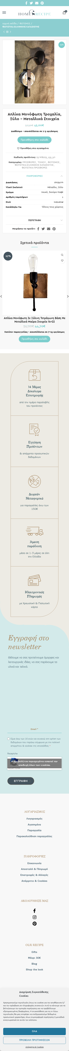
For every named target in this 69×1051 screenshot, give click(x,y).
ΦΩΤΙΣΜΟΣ (25, 24)
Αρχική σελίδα (9, 24)
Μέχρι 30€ (34, 957)
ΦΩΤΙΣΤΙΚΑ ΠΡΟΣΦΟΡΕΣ (34, 168)
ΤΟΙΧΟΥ (42, 162)
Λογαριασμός (34, 818)
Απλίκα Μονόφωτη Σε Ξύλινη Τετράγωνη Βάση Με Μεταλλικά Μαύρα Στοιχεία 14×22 (34, 320)
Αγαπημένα (34, 824)
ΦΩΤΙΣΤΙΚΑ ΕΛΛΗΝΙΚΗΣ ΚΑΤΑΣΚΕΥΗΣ (20, 27)
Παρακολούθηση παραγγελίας (34, 836)
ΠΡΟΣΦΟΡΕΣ (29, 162)
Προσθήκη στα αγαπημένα (34, 148)
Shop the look (34, 969)
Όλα (34, 1031)
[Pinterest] (42, 3)
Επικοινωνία (34, 863)
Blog (34, 963)
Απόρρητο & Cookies (35, 1047)
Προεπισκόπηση (62, 255)
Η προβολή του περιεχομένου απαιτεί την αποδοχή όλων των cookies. (34, 763)
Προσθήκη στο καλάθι (34, 140)
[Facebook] (26, 3)
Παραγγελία (34, 830)
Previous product (4, 31)
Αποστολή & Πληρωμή (34, 869)
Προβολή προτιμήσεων (34, 1040)
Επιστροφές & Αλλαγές (34, 875)
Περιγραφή (34, 220)
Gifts (34, 952)
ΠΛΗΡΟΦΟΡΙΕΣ (34, 176)
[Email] (36, 3)
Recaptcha (12, 753)
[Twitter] (31, 3)
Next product (10, 31)
